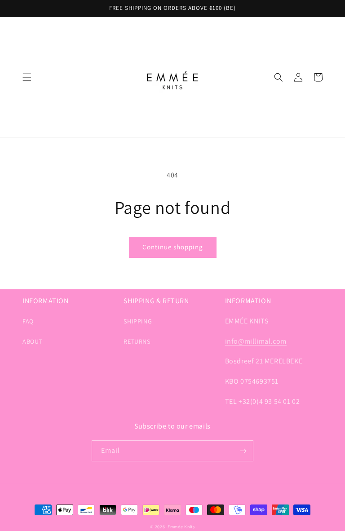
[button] (27, 77)
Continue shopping (172, 247)
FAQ (28, 321)
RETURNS (137, 341)
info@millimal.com (256, 341)
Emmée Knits (181, 527)
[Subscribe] (243, 450)
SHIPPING (138, 321)
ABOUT (32, 341)
